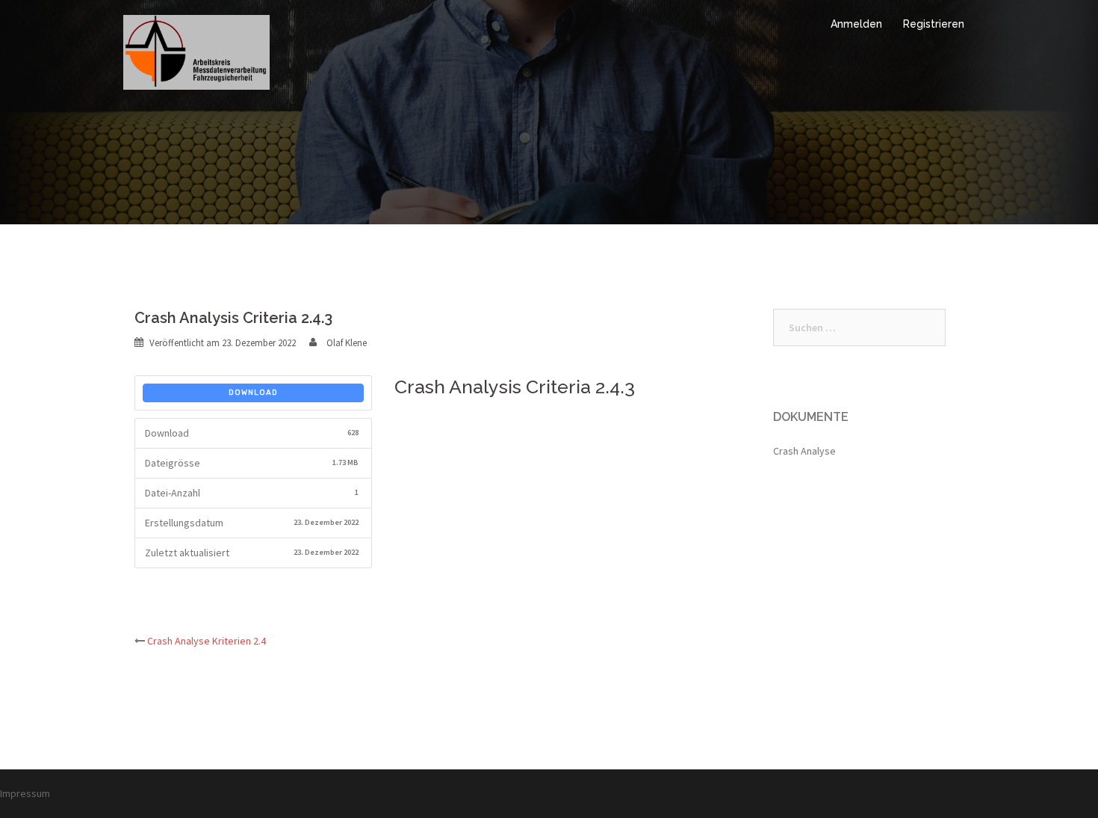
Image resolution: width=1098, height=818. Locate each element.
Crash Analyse (804, 451)
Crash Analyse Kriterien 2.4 (206, 641)
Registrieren (933, 24)
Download (253, 392)
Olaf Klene (346, 342)
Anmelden (856, 24)
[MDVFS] (196, 51)
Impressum (25, 793)
